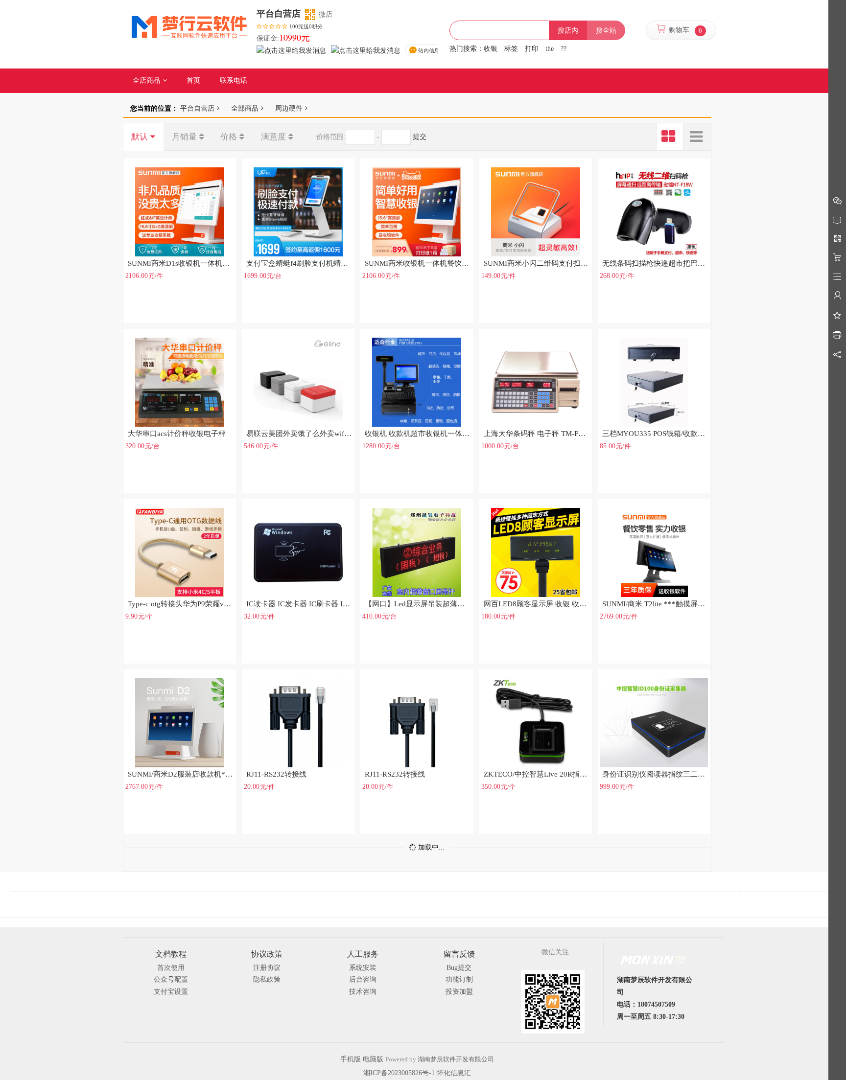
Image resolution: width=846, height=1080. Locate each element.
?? (563, 48)
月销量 (184, 136)
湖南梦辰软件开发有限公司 (456, 1059)
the (549, 48)
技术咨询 (362, 991)
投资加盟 (459, 991)
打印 (532, 48)
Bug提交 (458, 967)
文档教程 (171, 954)
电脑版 (373, 1059)
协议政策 (266, 954)
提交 (419, 136)
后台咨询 (362, 979)
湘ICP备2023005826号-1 (399, 1073)
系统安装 (362, 967)
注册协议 (267, 967)
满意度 (273, 136)
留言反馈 (459, 954)
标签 (511, 48)
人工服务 (362, 954)
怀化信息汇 (454, 1073)
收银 (490, 48)
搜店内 (568, 30)
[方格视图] (669, 137)
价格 (228, 136)
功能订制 (459, 979)
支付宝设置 (171, 991)
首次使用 (171, 967)
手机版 (350, 1059)
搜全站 (606, 30)
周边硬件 (289, 108)
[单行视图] (697, 137)
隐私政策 (267, 979)
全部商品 (244, 108)
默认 (139, 136)
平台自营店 (197, 108)
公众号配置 (171, 979)
